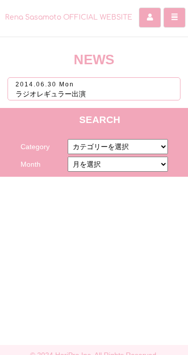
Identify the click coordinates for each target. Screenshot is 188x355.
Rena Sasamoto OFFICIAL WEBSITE (68, 17)
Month (31, 164)
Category (35, 147)
